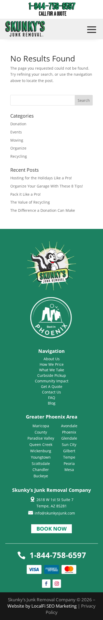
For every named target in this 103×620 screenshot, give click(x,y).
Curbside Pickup (51, 375)
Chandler (40, 469)
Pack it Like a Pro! (25, 194)
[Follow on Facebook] (46, 583)
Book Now (51, 528)
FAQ (51, 397)
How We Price (52, 364)
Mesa (69, 469)
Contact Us (51, 392)
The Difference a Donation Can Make (42, 210)
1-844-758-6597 (58, 555)
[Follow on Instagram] (57, 583)
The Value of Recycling (30, 202)
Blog (51, 403)
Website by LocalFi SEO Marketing (42, 606)
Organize (18, 148)
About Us (52, 358)
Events (16, 131)
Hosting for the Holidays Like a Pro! (41, 177)
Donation (18, 123)
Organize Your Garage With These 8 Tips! (46, 186)
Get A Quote (51, 386)
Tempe (69, 457)
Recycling (18, 156)
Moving (16, 140)
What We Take (51, 369)
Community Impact (51, 380)
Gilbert (69, 450)
